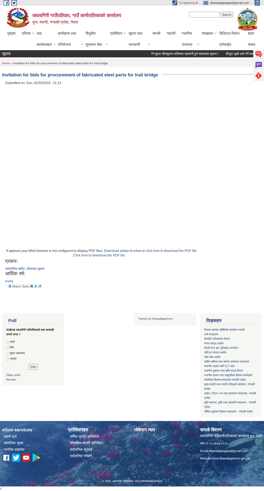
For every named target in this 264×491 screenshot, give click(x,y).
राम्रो (12, 341)
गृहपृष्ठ (11, 33)
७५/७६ (9, 281)
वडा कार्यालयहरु (44, 39)
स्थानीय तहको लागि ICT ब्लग (219, 366)
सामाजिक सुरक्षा (13, 443)
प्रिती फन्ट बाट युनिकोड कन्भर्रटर (221, 348)
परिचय (26, 33)
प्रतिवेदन (116, 33)
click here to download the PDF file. (171, 251)
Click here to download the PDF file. (99, 255)
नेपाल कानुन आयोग (214, 343)
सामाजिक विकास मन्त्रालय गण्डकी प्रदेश (225, 379)
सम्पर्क (156, 33)
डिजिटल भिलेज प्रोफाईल (229, 39)
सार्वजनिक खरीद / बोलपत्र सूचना (25, 268)
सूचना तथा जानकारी (135, 39)
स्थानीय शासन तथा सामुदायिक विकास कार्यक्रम (228, 375)
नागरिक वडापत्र (14, 450)
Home (6, 63)
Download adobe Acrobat (123, 251)
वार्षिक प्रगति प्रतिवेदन (84, 437)
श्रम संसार (251, 39)
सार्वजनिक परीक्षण (81, 456)
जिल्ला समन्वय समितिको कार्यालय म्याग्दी (224, 329)
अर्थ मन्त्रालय (211, 334)
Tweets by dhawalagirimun (155, 318)
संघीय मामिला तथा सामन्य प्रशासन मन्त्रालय (226, 361)
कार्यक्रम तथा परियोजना (67, 39)
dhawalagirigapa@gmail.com (228, 451)
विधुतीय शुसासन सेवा (94, 39)
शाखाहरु (207, 33)
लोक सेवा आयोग (212, 357)
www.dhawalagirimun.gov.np (231, 458)
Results (11, 379)
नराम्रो (13, 358)
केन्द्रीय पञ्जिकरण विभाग (217, 338)
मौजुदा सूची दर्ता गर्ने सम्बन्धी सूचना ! (241, 54)
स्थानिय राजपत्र (187, 39)
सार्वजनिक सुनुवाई (81, 450)
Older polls (13, 375)
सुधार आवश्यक (17, 353)
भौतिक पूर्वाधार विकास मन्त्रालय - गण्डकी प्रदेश (228, 411)
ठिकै (12, 347)
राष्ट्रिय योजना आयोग (215, 352)
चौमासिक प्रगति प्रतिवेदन (86, 443)
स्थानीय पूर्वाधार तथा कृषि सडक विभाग (223, 370)
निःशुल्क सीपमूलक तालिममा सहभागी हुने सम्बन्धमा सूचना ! (179, 54)
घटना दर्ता (10, 437)
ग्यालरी (171, 33)
